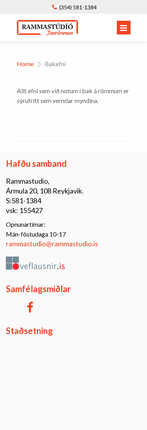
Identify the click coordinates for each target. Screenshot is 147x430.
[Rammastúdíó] (47, 32)
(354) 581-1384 (78, 7)
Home (25, 63)
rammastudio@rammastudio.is (52, 243)
